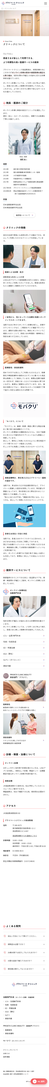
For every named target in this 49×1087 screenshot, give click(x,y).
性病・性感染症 (9, 641)
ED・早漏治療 (9, 647)
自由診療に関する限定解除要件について (15, 1074)
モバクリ (14, 1040)
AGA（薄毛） (8, 653)
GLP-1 (7, 1015)
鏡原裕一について (23, 215)
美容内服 (7, 665)
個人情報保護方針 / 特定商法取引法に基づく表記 (18, 1071)
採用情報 (6, 1057)
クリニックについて (10, 1050)
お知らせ (6, 1053)
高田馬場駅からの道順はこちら (25, 836)
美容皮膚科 (9, 1033)
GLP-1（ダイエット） (12, 659)
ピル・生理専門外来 (13, 1001)
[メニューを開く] (45, 3)
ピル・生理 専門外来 (12, 635)
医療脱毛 (8, 1030)
